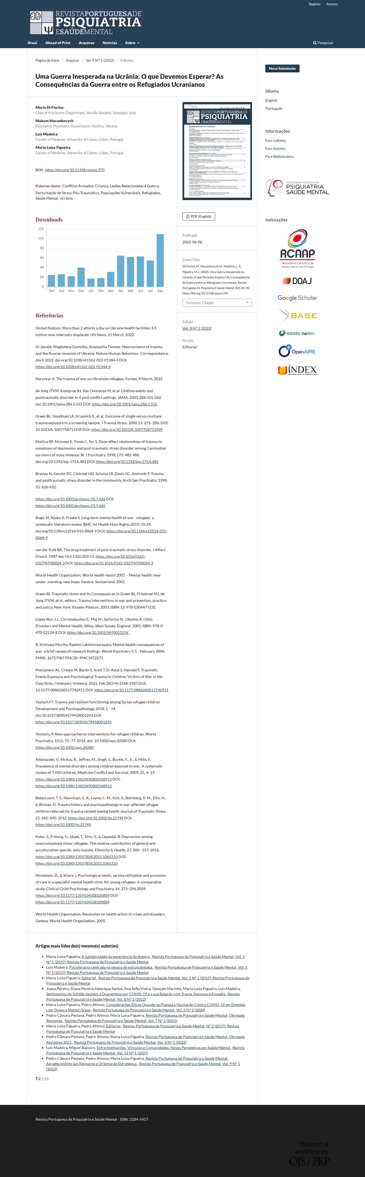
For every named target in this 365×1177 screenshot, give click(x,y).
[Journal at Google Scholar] (297, 300)
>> (46, 1078)
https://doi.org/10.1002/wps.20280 (65, 747)
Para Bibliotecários (279, 156)
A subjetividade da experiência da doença (115, 956)
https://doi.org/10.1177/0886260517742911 (131, 690)
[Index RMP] (297, 373)
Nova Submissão (282, 68)
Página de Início (47, 60)
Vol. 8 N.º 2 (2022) (100, 60)
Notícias (110, 42)
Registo (314, 4)
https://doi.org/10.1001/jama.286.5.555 (124, 404)
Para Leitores (275, 140)
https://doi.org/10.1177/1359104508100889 (73, 895)
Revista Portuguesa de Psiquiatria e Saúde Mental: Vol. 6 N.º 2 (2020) (149, 1010)
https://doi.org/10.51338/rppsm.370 (74, 169)
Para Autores (275, 148)
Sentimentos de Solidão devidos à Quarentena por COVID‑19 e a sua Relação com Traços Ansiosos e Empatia (136, 994)
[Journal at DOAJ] (297, 286)
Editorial (89, 978)
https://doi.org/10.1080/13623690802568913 (74, 779)
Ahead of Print (58, 42)
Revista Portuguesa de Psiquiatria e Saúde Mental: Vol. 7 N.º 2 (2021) (121, 1020)
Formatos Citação (199, 303)
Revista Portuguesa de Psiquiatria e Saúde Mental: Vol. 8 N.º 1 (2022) (130, 1042)
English (271, 100)
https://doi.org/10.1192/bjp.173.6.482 (127, 461)
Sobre (130, 42)
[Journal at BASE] (297, 322)
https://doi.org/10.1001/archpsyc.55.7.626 (70, 499)
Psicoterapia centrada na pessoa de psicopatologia (111, 967)
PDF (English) (200, 216)
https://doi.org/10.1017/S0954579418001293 (73, 722)
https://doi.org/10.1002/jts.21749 (95, 818)
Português (273, 108)
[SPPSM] (297, 197)
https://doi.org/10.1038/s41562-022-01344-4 (73, 366)
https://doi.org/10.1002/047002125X (98, 632)
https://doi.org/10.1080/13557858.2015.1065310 (77, 856)
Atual (32, 42)
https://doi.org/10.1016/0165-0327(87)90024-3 (113, 563)
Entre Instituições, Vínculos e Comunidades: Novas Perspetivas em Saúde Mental (164, 1047)
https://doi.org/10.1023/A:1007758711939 (126, 429)
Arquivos (86, 42)
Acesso (332, 4)
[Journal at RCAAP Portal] (297, 266)
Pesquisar (325, 42)
